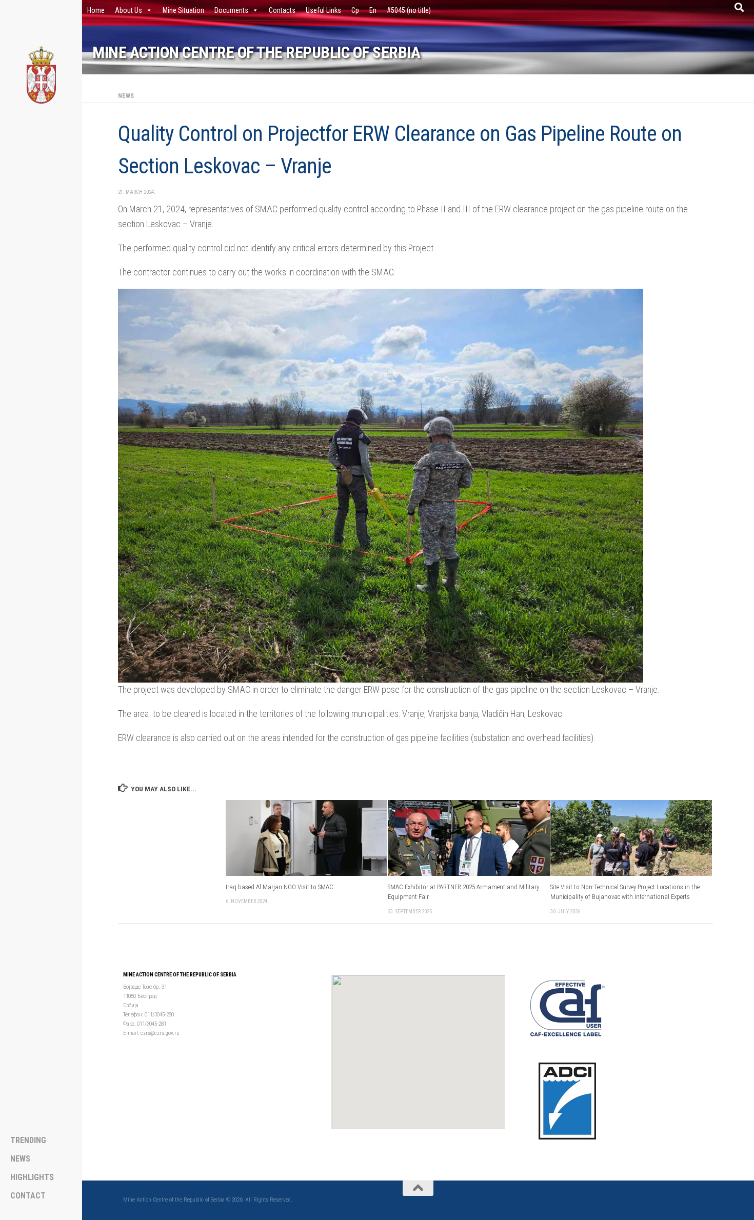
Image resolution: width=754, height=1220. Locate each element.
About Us (128, 10)
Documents (231, 10)
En (372, 10)
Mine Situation (183, 10)
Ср (355, 10)
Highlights (32, 1177)
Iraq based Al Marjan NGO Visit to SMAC (279, 887)
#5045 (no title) (409, 10)
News (126, 95)
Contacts (282, 10)
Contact (28, 1196)
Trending (28, 1140)
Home (96, 10)
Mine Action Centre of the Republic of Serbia (256, 52)
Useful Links (323, 10)
